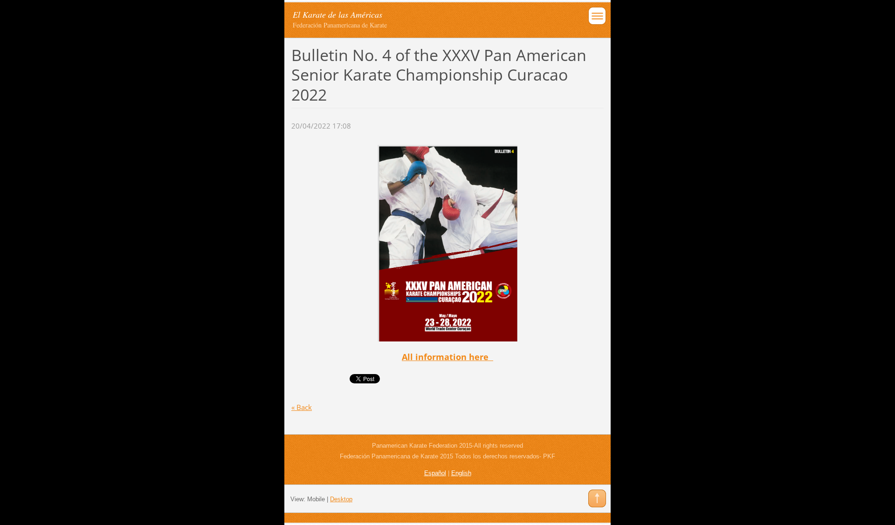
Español (435, 473)
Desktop (341, 499)
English (461, 473)
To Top (597, 498)
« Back (301, 407)
